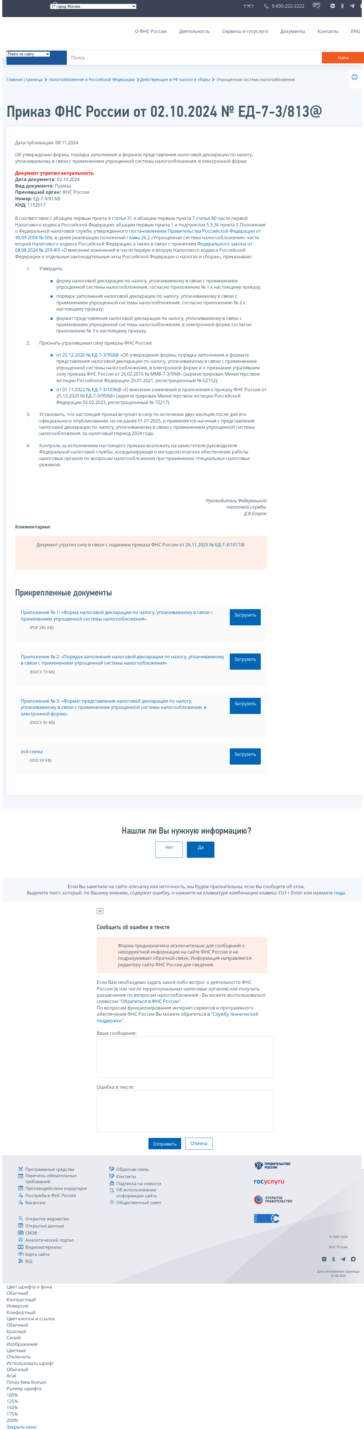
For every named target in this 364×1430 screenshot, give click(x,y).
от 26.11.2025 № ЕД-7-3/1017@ (212, 545)
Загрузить (245, 615)
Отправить (165, 1144)
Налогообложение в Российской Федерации (92, 79)
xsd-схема (32, 751)
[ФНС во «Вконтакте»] (332, 6)
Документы (292, 31)
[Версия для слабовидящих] (250, 6)
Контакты (328, 31)
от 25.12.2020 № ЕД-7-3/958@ (87, 355)
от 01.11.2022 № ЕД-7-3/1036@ (88, 389)
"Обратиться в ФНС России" (150, 1001)
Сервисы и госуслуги (245, 31)
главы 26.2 (138, 237)
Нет (169, 847)
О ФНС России (151, 31)
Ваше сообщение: (116, 1033)
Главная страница (24, 79)
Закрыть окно (22, 1427)
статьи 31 (122, 218)
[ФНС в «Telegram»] (352, 6)
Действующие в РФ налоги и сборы (175, 79)
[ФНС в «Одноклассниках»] (342, 6)
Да (201, 847)
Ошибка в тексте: (115, 1087)
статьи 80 (206, 218)
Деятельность (194, 31)
